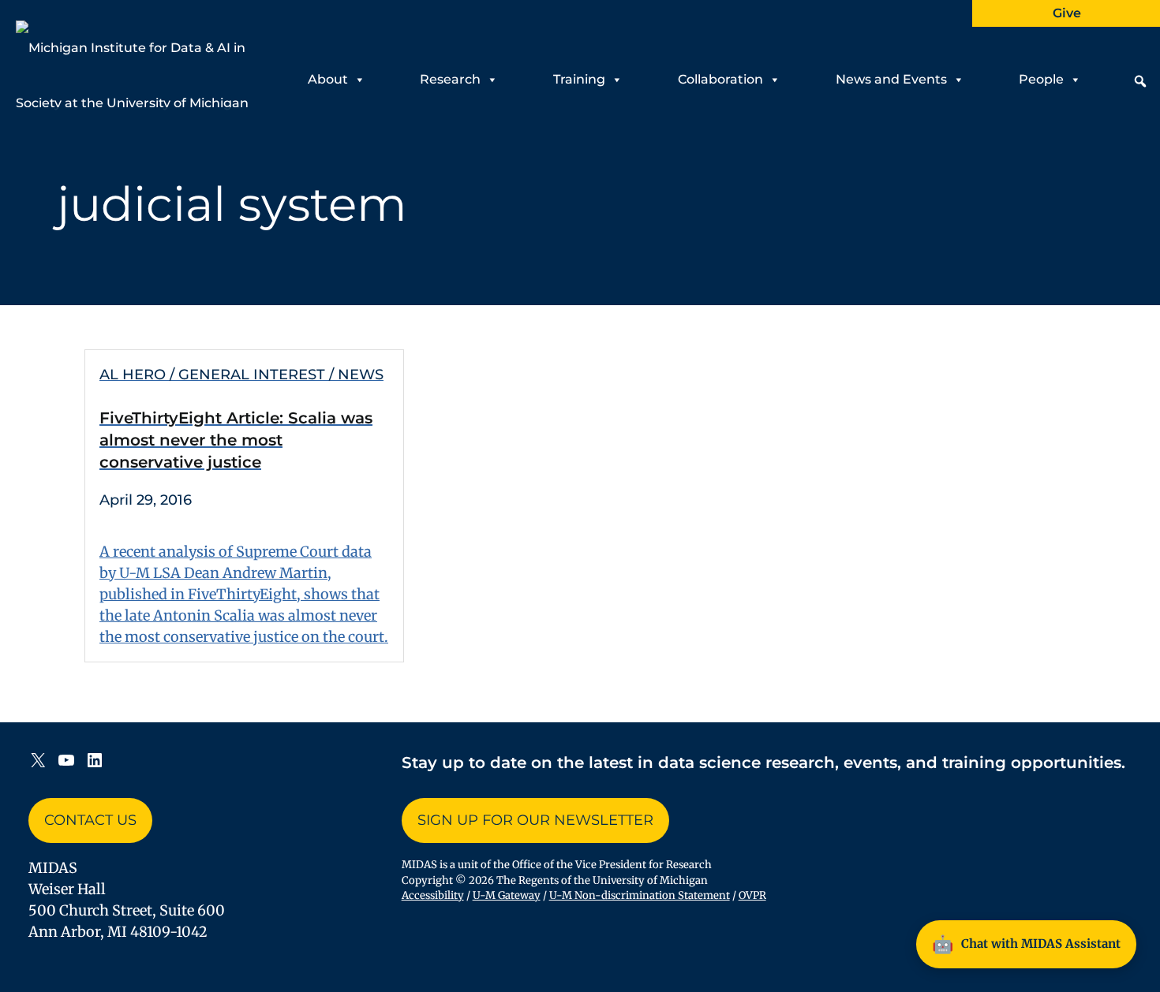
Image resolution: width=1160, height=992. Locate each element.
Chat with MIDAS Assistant (1026, 944)
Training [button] (579, 79)
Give (1067, 13)
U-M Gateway (507, 895)
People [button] (1041, 79)
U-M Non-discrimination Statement (639, 895)
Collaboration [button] (720, 79)
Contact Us (90, 820)
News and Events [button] (891, 79)
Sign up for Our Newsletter (535, 820)
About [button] (328, 79)
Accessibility (433, 895)
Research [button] (450, 79)
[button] (1140, 81)
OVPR (752, 895)
